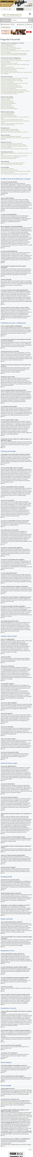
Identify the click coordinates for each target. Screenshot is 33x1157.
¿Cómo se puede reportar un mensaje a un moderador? (13, 89)
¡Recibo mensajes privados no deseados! (10, 130)
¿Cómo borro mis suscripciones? (8, 158)
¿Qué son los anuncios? (6, 104)
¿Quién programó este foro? (7, 168)
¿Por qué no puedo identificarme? (8, 49)
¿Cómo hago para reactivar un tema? (9, 93)
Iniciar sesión (27, 9)
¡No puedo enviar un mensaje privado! (9, 129)
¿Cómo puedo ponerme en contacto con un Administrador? (14, 173)
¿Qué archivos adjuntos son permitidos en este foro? (13, 162)
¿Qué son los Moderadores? (7, 114)
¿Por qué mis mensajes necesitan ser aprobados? (12, 92)
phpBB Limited (25, 1091)
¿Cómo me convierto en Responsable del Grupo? (12, 119)
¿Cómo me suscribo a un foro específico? (10, 157)
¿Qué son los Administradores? (8, 113)
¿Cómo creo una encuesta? (7, 82)
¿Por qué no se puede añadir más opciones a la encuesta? (14, 83)
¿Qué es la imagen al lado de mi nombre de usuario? (13, 68)
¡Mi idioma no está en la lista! (7, 67)
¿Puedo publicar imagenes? (7, 102)
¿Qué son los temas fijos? (6, 106)
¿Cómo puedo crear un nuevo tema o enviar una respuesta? (14, 78)
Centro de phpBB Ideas (9, 1103)
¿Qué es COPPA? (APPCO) (7, 45)
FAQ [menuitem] (13, 24)
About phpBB (17, 1094)
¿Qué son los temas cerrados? (8, 107)
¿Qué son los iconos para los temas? (9, 108)
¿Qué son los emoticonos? (7, 100)
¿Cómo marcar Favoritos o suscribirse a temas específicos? (14, 155)
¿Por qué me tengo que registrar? (8, 44)
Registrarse (20, 9)
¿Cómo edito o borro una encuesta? (9, 84)
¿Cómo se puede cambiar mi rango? (9, 71)
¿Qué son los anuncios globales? (8, 103)
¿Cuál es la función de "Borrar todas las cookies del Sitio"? (14, 54)
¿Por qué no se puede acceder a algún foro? (11, 85)
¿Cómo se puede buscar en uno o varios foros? (11, 143)
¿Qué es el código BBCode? (7, 98)
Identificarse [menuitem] (29, 24)
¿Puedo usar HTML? (5, 99)
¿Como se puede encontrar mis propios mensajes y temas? (14, 148)
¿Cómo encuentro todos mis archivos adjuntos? (12, 164)
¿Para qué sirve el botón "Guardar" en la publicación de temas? (15, 91)
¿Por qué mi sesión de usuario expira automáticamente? (13, 53)
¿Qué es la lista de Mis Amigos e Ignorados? (11, 136)
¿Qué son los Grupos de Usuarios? (8, 115)
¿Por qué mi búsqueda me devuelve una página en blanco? (14, 146)
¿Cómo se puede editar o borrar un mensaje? (11, 79)
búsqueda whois (21, 1117)
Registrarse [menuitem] (21, 24)
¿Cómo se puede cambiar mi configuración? (11, 59)
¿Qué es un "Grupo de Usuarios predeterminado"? (12, 123)
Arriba (3, 194)
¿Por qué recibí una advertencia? (8, 88)
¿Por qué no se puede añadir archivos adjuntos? (12, 87)
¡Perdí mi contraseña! (6, 52)
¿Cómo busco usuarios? (6, 147)
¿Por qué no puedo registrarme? (8, 47)
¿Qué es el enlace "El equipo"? (8, 124)
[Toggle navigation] (30, 14)
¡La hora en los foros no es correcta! (9, 63)
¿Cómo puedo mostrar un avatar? (8, 69)
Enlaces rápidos (6, 24)
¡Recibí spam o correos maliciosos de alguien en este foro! (14, 132)
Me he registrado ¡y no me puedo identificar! (11, 48)
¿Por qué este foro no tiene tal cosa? (9, 170)
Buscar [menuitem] (31, 27)
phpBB (10, 385)
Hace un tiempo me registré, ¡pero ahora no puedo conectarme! (15, 50)
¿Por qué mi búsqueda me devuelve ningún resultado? (13, 144)
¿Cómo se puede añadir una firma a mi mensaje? (12, 80)
